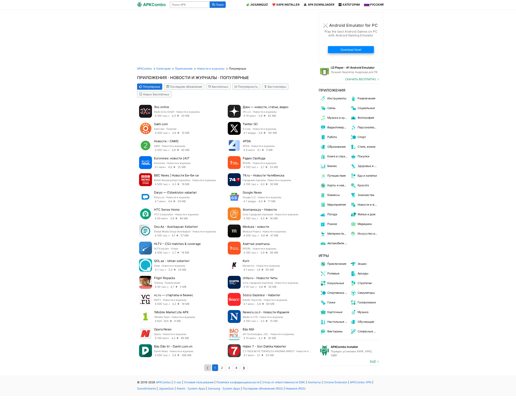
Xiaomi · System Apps (191, 388)
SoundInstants (146, 388)
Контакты (314, 382)
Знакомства (366, 195)
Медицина (365, 224)
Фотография (366, 117)
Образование (336, 146)
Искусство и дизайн (368, 233)
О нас (177, 382)
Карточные (334, 312)
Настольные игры (338, 321)
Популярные (151, 86)
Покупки (363, 156)
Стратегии (365, 283)
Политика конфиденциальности (238, 382)
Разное (332, 224)
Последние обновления (186, 86)
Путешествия (336, 175)
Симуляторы (366, 292)
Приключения (336, 263)
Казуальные (335, 283)
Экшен (362, 263)
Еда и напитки (367, 175)
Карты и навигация (338, 185)
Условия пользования (199, 382)
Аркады (363, 273)
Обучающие (366, 321)
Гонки (331, 302)
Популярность (248, 86)
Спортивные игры (338, 292)
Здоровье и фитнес (368, 166)
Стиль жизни (366, 146)
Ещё (373, 361)
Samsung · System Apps (224, 388)
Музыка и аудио (338, 117)
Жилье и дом (367, 214)
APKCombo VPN (360, 382)
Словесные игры (368, 331)
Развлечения (366, 98)
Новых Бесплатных (156, 94)
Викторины (335, 331)
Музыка (363, 312)
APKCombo (144, 68)
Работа (332, 137)
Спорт (362, 137)
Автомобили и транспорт (338, 243)
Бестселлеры (277, 86)
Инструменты (336, 98)
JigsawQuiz (166, 388)
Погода (332, 214)
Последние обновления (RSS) (263, 388)
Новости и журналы (368, 204)
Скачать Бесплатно (360, 79)
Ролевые (333, 273)
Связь (331, 108)
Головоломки (367, 302)
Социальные (366, 108)
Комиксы (333, 195)
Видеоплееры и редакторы (338, 127)
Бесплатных (220, 86)
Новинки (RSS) (296, 388)
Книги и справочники (338, 156)
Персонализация (368, 127)
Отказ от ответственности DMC (283, 382)
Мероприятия (336, 204)
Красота (363, 185)
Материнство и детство (338, 233)
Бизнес (332, 166)
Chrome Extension (335, 382)
